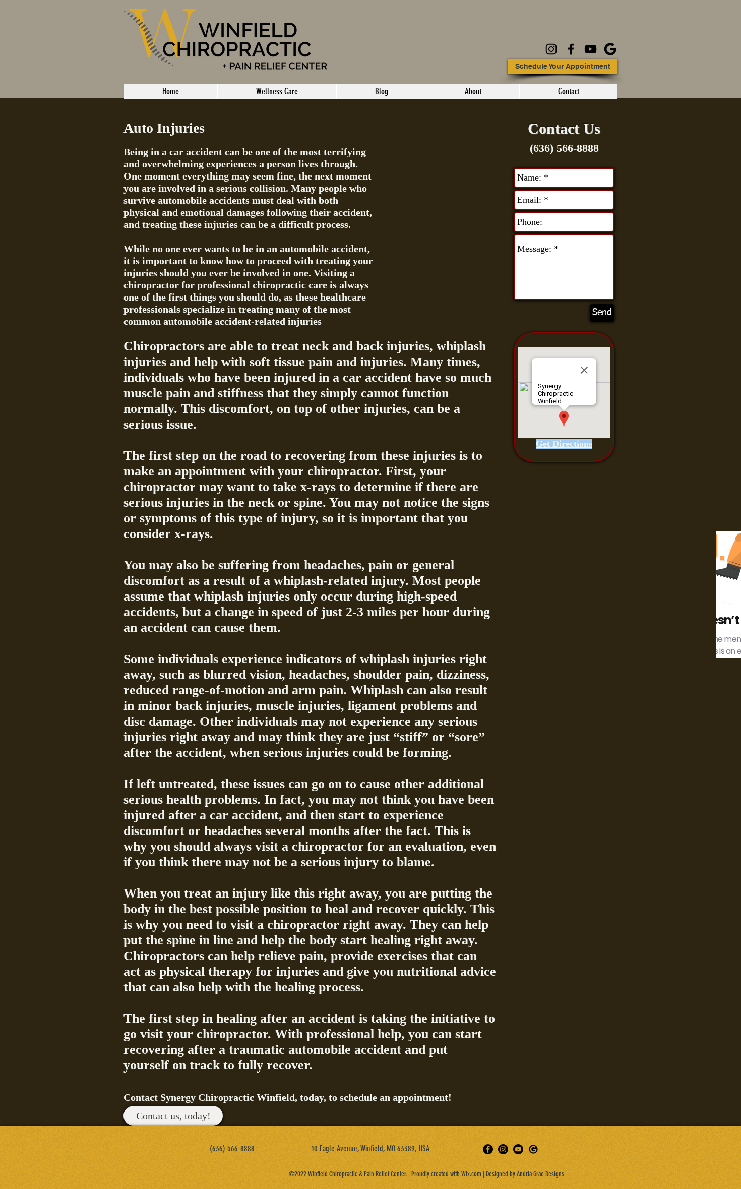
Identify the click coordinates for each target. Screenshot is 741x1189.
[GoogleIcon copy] (533, 1149)
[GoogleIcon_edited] (610, 49)
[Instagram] (551, 49)
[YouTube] (590, 49)
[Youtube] (518, 1149)
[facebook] (488, 1149)
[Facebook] (571, 49)
